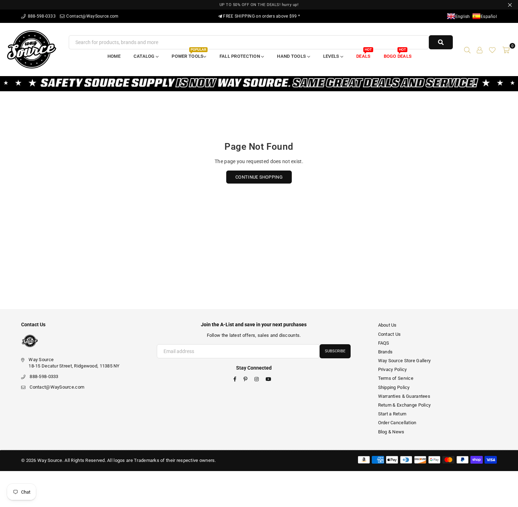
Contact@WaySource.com (91, 16)
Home (114, 56)
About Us (387, 325)
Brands (385, 351)
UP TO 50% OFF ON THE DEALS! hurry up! (259, 4)
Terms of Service (395, 378)
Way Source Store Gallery (404, 360)
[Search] (467, 49)
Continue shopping (259, 177)
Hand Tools (292, 56)
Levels (331, 56)
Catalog (145, 56)
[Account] (480, 49)
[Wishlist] (492, 49)
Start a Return (392, 413)
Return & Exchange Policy (404, 405)
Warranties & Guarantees (404, 396)
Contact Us (389, 334)
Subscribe (335, 351)
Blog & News (391, 431)
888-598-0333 (41, 16)
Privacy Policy (392, 369)
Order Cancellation (397, 422)
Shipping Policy (394, 387)
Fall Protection (240, 56)
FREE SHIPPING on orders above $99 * (261, 16)
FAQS (383, 343)
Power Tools (189, 54)
